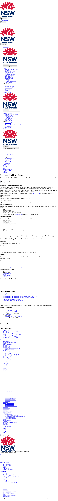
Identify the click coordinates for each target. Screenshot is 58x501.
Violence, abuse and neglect (8, 411)
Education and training (9, 72)
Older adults (5, 274)
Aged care (4, 343)
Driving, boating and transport (10, 71)
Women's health (5, 413)
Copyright (4, 466)
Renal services (5, 360)
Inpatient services (8, 371)
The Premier (5, 489)
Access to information (7, 464)
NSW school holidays (9, 156)
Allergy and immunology (7, 344)
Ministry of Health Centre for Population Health (11, 299)
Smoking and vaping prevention (8, 267)
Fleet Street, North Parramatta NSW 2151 (10, 311)
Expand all (2, 195)
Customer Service (6, 477)
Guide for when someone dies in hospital (12, 348)
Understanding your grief (9, 349)
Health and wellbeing (9, 77)
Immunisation (5, 365)
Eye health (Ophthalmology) (8, 363)
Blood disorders (5, 350)
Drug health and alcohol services (8, 361)
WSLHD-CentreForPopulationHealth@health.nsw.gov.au (15, 316)
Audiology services (6, 346)
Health (4, 479)
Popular (2, 454)
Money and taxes (8, 119)
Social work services (6, 408)
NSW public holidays (9, 155)
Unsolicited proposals (6, 496)
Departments (3, 471)
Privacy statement (6, 468)
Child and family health (7, 356)
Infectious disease (6, 366)
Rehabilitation (5, 402)
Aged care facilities (6, 280)
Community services (8, 70)
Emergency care (5, 362)
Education (4, 478)
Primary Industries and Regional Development (11, 482)
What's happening (6, 164)
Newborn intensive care (9, 394)
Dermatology (5, 419)
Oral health (5, 379)
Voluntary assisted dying (7, 412)
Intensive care (5, 367)
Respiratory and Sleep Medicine (8, 403)
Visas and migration (8, 82)
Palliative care (5, 380)
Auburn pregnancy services (10, 399)
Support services (8, 374)
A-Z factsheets (7, 401)
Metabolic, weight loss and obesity (9, 376)
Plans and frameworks (7, 293)
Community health (6, 358)
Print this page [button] (12, 426)
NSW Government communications (9, 495)
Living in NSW (6, 68)
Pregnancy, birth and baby (7, 386)
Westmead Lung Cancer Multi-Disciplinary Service (14, 354)
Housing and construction (9, 78)
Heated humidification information (11, 406)
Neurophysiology (6, 378)
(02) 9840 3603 (8, 314)
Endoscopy (5, 421)
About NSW (5, 494)
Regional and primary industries (10, 81)
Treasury (4, 484)
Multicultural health (6, 377)
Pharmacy (4, 381)
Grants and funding (8, 76)
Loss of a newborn (8, 396)
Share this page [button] (18, 426)
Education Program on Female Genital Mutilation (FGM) (15, 416)
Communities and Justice (7, 475)
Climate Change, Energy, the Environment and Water (12, 474)
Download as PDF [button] (4, 426)
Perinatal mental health (9, 397)
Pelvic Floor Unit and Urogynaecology (12, 415)
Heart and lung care (6, 364)
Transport (4, 483)
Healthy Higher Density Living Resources (12, 385)
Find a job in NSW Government (8, 493)
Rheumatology (5, 424)
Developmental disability (7, 359)
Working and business (7, 113)
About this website (4, 462)
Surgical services (6, 409)
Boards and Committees (7, 492)
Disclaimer (5, 467)
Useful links (5, 294)
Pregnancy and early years (7, 275)
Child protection (5, 357)
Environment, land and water (10, 74)
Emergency (7, 73)
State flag (4, 459)
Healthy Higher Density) (23, 288)
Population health (6, 383)
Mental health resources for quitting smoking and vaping (13, 300)
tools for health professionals (21, 267)
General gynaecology (9, 414)
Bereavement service (6, 347)
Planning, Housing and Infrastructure (9, 480)
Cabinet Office (5, 473)
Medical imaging (6, 368)
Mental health (5, 370)
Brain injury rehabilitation (7, 351)
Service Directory (7, 325)
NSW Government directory (8, 469)
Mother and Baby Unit (9, 372)
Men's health (5, 369)
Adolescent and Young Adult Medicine (10, 422)
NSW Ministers (5, 490)
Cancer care (5, 352)
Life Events (7, 80)
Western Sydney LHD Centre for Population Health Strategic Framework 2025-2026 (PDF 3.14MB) (21, 296)
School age (5, 276)
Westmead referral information (10, 400)
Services (1, 339)
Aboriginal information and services (11, 69)
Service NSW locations (7, 457)
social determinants (18, 214)
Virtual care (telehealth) (7, 420)
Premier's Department (6, 481)
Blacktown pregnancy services (10, 398)
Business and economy (9, 115)
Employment (7, 117)
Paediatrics (5, 423)
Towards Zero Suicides (9, 375)
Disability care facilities (7, 283)
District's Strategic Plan (36, 193)
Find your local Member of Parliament (9, 491)
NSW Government (4, 487)
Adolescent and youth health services (9, 342)
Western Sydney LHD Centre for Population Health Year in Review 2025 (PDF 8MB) (18, 297)
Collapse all (7, 195)
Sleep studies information (9, 405)
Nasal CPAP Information (9, 404)
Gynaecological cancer (9, 353)
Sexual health (5, 407)
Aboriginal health (6, 341)
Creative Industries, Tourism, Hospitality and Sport (12, 476)
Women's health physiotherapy (10, 417)
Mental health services (7, 273)
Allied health (5, 345)
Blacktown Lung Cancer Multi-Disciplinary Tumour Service (16, 355)
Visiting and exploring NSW (10, 154)
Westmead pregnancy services (10, 395)
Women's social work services (10, 418)
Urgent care (5, 410)
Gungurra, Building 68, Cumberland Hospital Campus (12, 310)
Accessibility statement (7, 465)
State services (5, 458)
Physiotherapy (5, 382)
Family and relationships (9, 75)
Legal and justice (8, 79)
